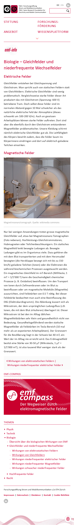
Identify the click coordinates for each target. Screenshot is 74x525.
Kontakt (47, 495)
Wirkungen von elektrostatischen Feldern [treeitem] (35, 450)
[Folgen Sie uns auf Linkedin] (68, 5)
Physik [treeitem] (10, 429)
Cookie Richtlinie (61, 495)
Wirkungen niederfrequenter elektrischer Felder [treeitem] (39, 459)
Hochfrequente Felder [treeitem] (21, 474)
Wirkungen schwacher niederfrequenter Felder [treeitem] (38, 468)
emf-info (14, 52)
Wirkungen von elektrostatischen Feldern (31, 361)
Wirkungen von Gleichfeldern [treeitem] (28, 454)
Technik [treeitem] (11, 433)
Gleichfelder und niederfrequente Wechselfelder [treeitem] (36, 445)
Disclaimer (36, 495)
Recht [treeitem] (10, 478)
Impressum (9, 495)
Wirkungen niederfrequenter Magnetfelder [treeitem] (36, 463)
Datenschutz (23, 495)
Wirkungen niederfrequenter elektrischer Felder (34, 365)
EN (62, 5)
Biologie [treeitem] (11, 437)
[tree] (37, 453)
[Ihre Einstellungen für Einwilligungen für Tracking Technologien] (68, 519)
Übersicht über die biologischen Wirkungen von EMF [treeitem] (38, 441)
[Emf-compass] (37, 396)
